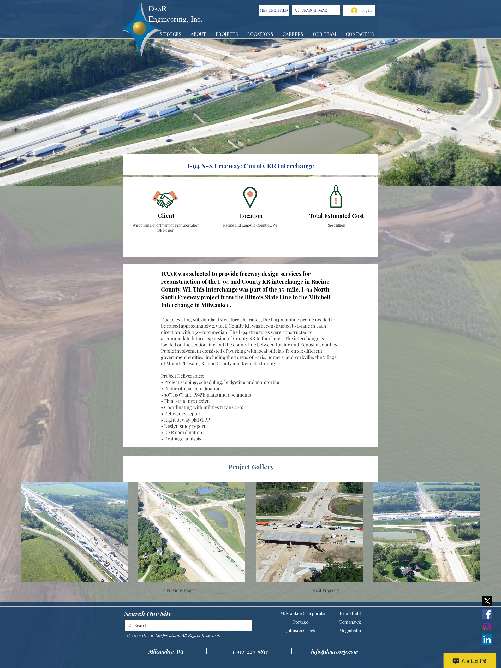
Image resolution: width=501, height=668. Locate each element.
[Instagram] (487, 627)
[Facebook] (487, 614)
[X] (487, 601)
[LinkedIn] (487, 639)
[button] (74, 532)
